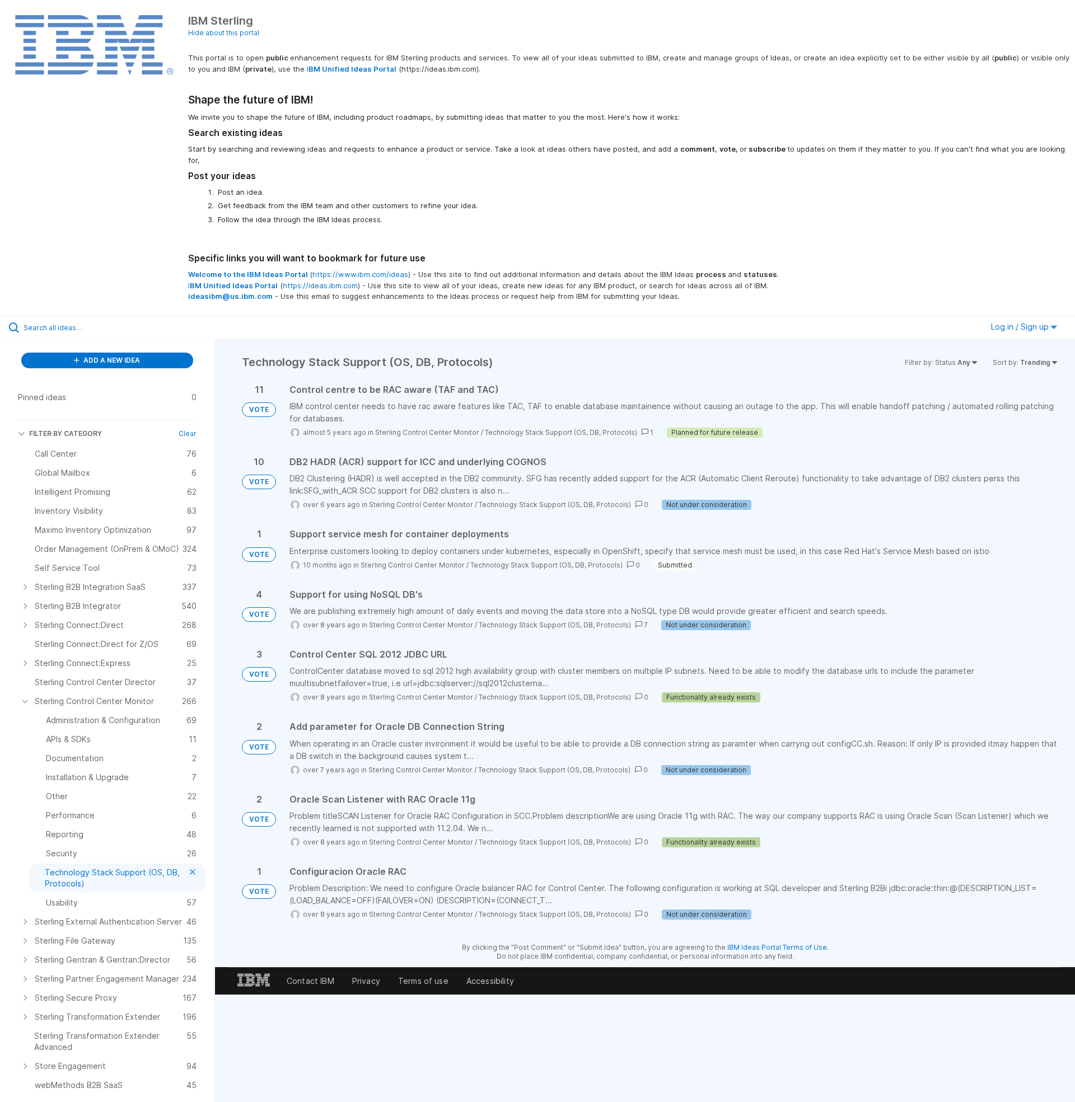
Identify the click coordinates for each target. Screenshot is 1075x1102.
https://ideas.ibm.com (320, 285)
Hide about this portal (223, 33)
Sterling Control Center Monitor (427, 432)
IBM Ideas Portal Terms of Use (777, 947)
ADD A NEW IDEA (111, 360)
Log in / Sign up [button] (1021, 326)
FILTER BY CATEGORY (65, 433)
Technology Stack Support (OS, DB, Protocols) (561, 432)
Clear (188, 433)
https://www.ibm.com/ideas (360, 274)
